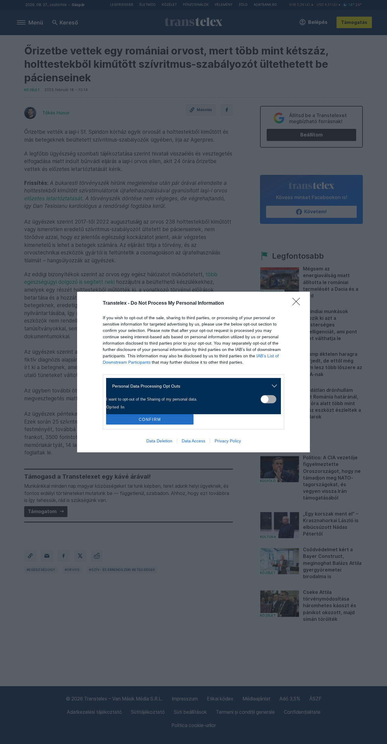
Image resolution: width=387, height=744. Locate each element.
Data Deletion (159, 440)
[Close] (298, 303)
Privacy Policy (228, 440)
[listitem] (191, 386)
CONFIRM (150, 419)
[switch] (268, 399)
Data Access (193, 440)
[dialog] (193, 372)
